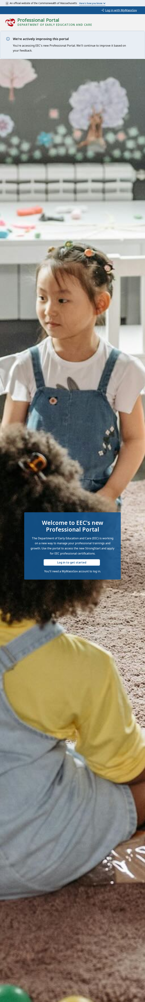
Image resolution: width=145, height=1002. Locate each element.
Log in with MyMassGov (121, 10)
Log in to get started (71, 562)
